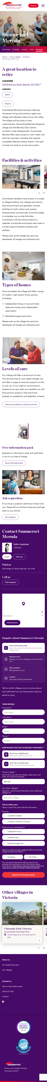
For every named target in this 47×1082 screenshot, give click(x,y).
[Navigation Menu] (42, 5)
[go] (39, 940)
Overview (6, 49)
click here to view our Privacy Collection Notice (20, 868)
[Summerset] (12, 1065)
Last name (7, 717)
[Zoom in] (42, 612)
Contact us (6, 981)
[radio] (23, 754)
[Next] (43, 193)
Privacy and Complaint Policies (15, 1068)
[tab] (23, 648)
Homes (25, 49)
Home (4, 57)
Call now (19, 557)
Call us (7, 95)
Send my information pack (23, 875)
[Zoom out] (42, 615)
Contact (39, 49)
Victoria (26, 57)
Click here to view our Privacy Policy (26, 866)
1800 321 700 (8, 991)
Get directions (12, 623)
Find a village (15, 57)
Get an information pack (14, 463)
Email (7, 557)
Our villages (7, 970)
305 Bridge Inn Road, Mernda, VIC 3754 (20, 84)
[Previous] (33, 193)
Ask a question (10, 517)
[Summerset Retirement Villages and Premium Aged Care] (12, 5)
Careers (5, 996)
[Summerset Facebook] (3, 1002)
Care (32, 49)
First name (7, 708)
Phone (5, 736)
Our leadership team (10, 965)
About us (6, 960)
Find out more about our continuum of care (21, 404)
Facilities (15, 49)
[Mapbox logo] (7, 616)
